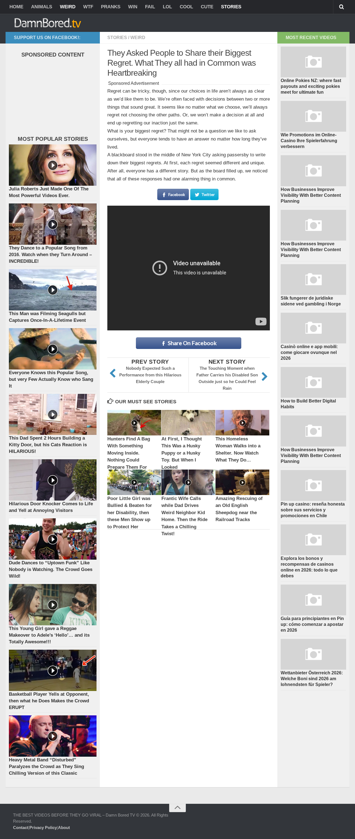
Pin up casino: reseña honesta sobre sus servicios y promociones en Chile (313, 510)
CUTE (207, 6)
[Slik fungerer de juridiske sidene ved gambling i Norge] (313, 279)
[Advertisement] (50, 98)
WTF (88, 6)
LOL (167, 6)
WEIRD (67, 6)
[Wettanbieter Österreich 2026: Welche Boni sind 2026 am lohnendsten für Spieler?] (313, 654)
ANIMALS (41, 6)
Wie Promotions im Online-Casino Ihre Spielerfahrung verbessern (309, 140)
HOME (16, 6)
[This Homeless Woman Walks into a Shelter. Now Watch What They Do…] (242, 422)
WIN (132, 6)
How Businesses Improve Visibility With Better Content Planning (311, 195)
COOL (186, 6)
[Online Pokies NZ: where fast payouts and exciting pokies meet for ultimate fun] (313, 62)
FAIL (150, 6)
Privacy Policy (43, 827)
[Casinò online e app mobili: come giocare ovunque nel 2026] (313, 328)
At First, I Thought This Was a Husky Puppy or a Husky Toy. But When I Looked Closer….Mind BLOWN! (181, 460)
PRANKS (110, 6)
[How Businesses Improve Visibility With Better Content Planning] (313, 170)
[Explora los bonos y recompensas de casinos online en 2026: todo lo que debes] (313, 539)
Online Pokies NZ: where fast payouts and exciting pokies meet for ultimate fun (311, 86)
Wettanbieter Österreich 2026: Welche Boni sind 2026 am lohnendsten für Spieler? (312, 678)
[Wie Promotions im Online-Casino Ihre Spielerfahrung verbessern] (313, 116)
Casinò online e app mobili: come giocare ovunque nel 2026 (309, 352)
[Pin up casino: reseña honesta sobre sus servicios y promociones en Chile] (313, 485)
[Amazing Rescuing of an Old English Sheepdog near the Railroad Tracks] (242, 482)
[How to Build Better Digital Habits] (313, 382)
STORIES (231, 6)
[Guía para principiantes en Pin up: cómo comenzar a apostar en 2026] (313, 600)
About (64, 827)
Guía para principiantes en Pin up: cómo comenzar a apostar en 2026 (312, 624)
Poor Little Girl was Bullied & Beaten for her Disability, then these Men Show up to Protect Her (129, 512)
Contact (20, 827)
